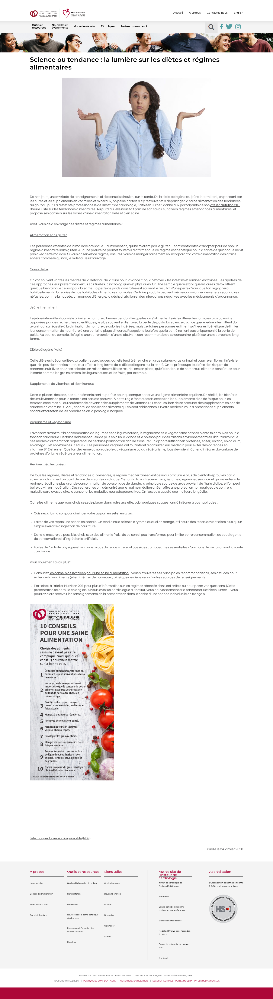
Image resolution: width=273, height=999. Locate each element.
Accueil (178, 13)
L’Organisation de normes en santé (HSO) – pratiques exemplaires (226, 884)
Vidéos (107, 936)
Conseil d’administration (41, 894)
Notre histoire (36, 883)
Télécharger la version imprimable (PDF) (60, 838)
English (238, 13)
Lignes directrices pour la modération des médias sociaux (185, 981)
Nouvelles (109, 915)
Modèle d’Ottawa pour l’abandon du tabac (174, 932)
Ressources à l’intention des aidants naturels (80, 930)
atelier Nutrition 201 (225, 205)
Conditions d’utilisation (134, 981)
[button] (211, 27)
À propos (195, 13)
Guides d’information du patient (82, 883)
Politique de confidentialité (99, 981)
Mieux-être (72, 904)
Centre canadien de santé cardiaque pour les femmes (172, 908)
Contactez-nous (217, 13)
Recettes (71, 942)
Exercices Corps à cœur (170, 921)
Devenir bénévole (112, 894)
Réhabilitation (74, 894)
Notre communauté (134, 26)
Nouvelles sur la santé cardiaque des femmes (83, 916)
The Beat (163, 958)
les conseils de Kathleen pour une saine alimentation (89, 573)
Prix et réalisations (38, 915)
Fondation (164, 897)
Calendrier (109, 926)
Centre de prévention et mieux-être (174, 946)
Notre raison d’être (39, 904)
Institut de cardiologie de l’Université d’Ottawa (170, 884)
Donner (108, 904)
